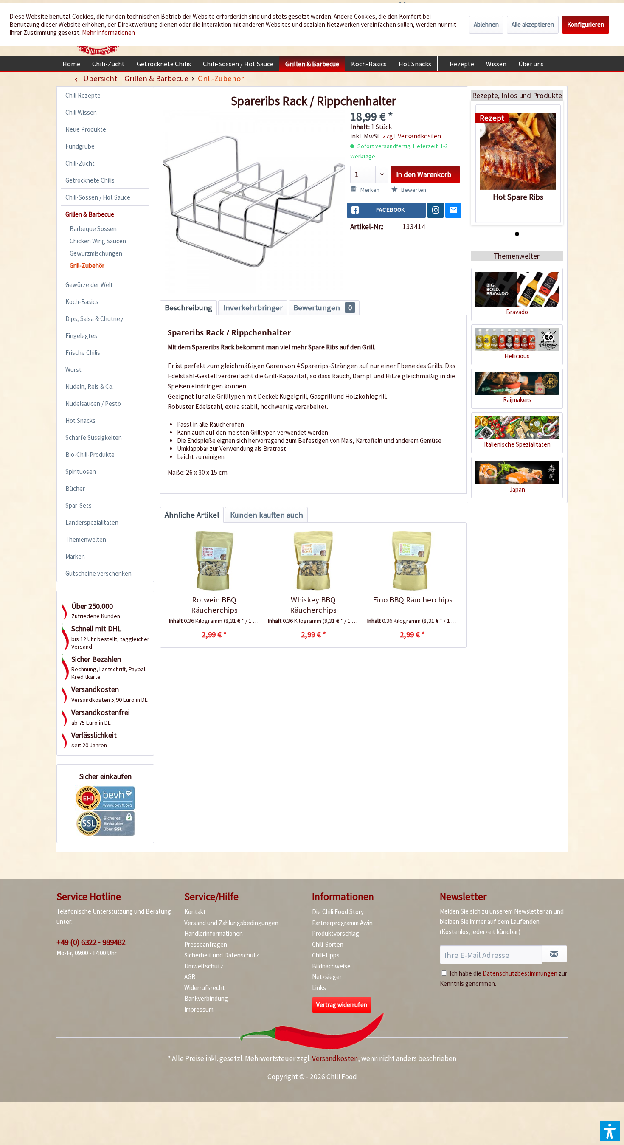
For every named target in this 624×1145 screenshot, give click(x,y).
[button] (610, 1131)
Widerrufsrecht (204, 988)
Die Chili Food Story (338, 912)
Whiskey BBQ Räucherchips (313, 605)
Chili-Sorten (327, 944)
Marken (75, 556)
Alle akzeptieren (533, 24)
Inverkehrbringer (253, 307)
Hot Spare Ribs (518, 197)
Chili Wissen (81, 112)
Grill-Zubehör (87, 266)
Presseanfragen (205, 944)
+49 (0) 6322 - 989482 (90, 942)
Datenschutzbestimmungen (520, 973)
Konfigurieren (585, 24)
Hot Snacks (80, 420)
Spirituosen (80, 471)
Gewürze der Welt (89, 285)
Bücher (75, 488)
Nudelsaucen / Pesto (93, 403)
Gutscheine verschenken (98, 573)
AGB (190, 977)
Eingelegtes (81, 336)
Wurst (73, 370)
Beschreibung (188, 307)
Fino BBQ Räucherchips (413, 600)
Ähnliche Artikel (192, 515)
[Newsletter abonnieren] (554, 953)
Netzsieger (327, 977)
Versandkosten (335, 1058)
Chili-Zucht (80, 163)
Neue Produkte (85, 129)
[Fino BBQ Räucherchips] (412, 561)
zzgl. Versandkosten (411, 136)
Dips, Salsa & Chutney (94, 319)
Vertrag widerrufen (341, 1005)
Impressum (199, 1009)
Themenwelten (85, 539)
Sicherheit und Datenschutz (221, 955)
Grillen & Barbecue (89, 214)
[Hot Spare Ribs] (518, 151)
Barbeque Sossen (93, 229)
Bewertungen (322, 307)
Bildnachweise (331, 966)
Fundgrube (80, 146)
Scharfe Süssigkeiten (93, 437)
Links (319, 988)
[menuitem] (71, 63)
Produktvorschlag (335, 933)
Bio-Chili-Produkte (90, 454)
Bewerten (413, 190)
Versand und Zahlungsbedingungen (231, 923)
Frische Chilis (82, 353)
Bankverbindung (206, 998)
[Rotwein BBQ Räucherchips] (214, 561)
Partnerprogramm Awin (342, 923)
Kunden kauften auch (266, 515)
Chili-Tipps (326, 955)
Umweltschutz (203, 966)
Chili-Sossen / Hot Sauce (97, 197)
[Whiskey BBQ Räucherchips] (313, 561)
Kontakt (195, 912)
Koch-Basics (81, 302)
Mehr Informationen (108, 32)
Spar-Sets (78, 505)
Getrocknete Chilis (90, 180)
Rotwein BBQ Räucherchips (214, 605)
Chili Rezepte (83, 95)
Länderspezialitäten (91, 522)
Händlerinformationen (213, 933)
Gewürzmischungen (96, 253)
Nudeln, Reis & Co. (89, 387)
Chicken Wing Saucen (98, 241)
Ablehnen (486, 24)
